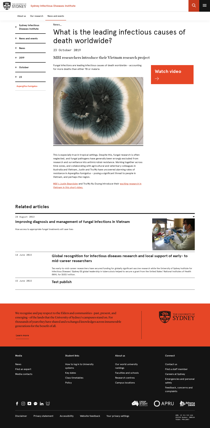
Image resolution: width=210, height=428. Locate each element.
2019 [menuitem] (21, 57)
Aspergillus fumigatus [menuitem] (27, 86)
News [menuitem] (22, 48)
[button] (193, 6)
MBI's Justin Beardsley (65, 183)
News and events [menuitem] (28, 38)
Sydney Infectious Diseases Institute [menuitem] (29, 27)
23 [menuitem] (20, 77)
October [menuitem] (24, 67)
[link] (30, 364)
